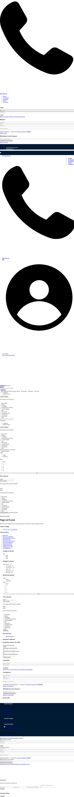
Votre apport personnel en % (10, 648)
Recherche (5, 630)
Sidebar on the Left (7, 545)
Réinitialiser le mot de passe (6, 140)
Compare (2, 796)
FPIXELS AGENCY (8, 713)
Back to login (19, 764)
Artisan (5, 100)
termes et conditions (31, 684)
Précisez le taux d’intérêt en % (10, 654)
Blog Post (5, 535)
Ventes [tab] (1, 387)
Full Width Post (7, 548)
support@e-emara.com (12, 147)
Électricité (4, 412)
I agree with (18, 131)
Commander (12, 355)
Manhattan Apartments (9, 538)
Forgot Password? (20, 116)
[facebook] (6, 145)
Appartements (9, 636)
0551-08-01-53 (3, 93)
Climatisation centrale (7, 407)
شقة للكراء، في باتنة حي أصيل (10, 529)
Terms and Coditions (7, 735)
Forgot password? (11, 764)
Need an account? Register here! (8, 116)
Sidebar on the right (8, 546)
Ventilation (4, 416)
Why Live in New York (8, 536)
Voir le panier (5, 355)
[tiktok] (10, 145)
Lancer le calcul (6, 657)
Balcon (3, 404)
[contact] (1, 775)
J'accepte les (28, 684)
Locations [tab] (2, 385)
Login (2, 115)
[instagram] (12, 145)
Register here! (3, 764)
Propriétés (5, 99)
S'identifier (5, 668)
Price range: (3, 483)
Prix (37, 473)
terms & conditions (21, 131)
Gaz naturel (4, 414)
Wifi (3, 417)
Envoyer (2, 788)
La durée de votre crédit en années (11, 651)
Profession (5, 102)
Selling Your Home (7, 544)
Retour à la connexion (8, 686)
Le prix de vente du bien (8, 645)
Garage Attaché (5, 413)
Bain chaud (4, 403)
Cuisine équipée (5, 409)
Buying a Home (6, 539)
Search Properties (4, 512)
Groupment (6, 97)
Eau (2, 410)
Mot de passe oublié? (27, 669)
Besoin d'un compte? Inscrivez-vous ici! (12, 669)
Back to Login (3, 133)
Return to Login (4, 142)
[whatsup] (8, 145)
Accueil (4, 96)
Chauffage (4, 406)
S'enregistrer (40, 684)
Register (28, 131)
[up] (0, 775)
